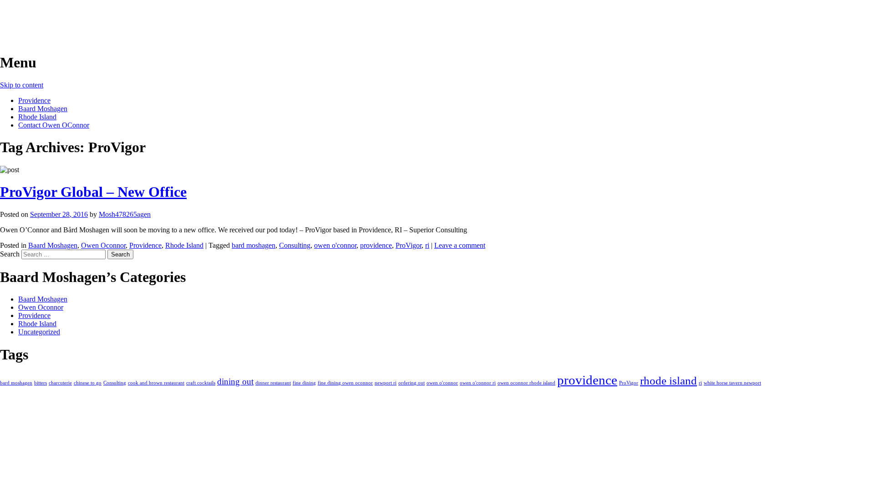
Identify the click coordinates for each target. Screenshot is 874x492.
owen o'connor (335, 245)
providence (376, 245)
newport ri (385, 382)
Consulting (294, 245)
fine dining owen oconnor (345, 382)
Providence (34, 100)
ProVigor (409, 245)
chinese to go (88, 382)
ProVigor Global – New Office (93, 192)
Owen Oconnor (103, 245)
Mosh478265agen (125, 214)
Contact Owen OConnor (53, 125)
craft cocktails (200, 382)
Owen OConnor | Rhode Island (96, 18)
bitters (40, 382)
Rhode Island (37, 117)
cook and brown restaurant (156, 382)
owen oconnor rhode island (526, 382)
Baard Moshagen (42, 109)
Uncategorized (39, 332)
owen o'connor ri (478, 382)
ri (427, 245)
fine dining (304, 382)
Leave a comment (459, 245)
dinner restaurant (273, 382)
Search (10, 254)
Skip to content (21, 85)
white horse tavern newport (732, 382)
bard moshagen (253, 245)
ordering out (411, 382)
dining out (235, 381)
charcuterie (60, 382)
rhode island (668, 380)
